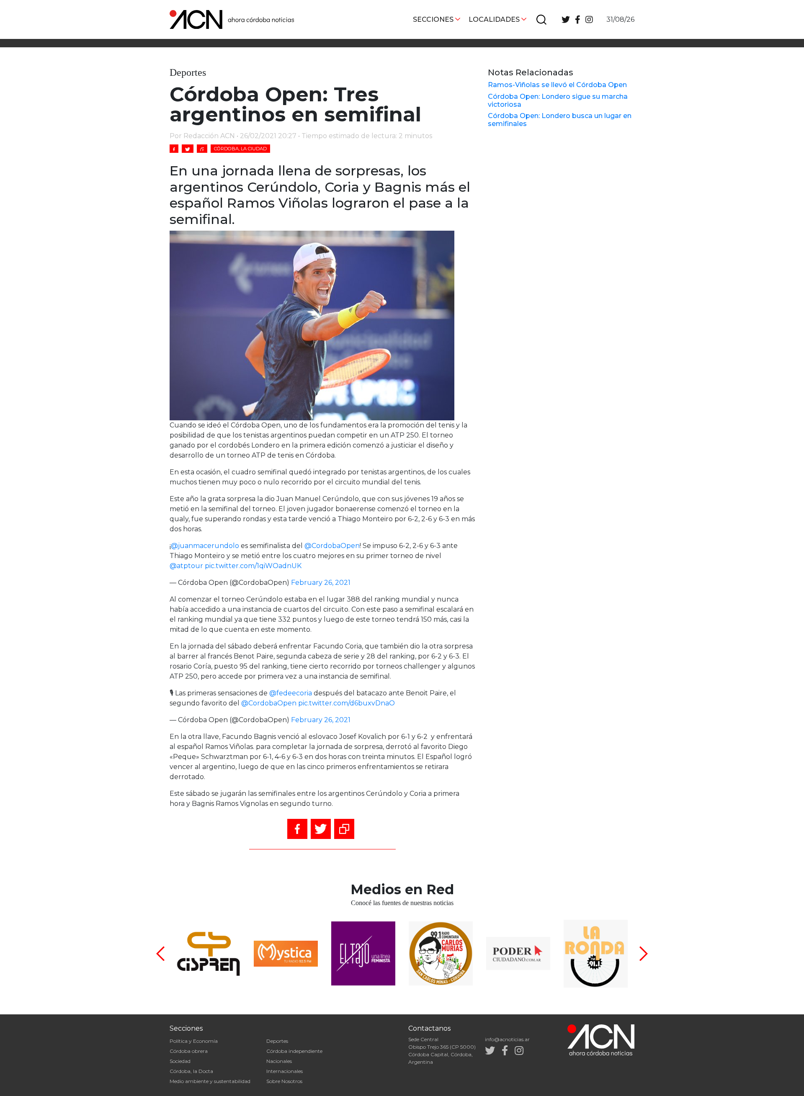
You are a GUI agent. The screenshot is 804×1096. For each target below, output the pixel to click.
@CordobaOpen (332, 546)
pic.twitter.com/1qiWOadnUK (253, 566)
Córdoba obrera (189, 1051)
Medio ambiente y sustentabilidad (210, 1081)
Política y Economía (194, 1041)
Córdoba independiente (294, 1051)
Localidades (494, 19)
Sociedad (180, 1061)
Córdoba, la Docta (191, 1071)
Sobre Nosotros (284, 1081)
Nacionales (279, 1061)
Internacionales (284, 1071)
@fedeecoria (290, 693)
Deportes (277, 1041)
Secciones (433, 19)
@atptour (186, 566)
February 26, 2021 (320, 583)
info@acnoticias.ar (507, 1039)
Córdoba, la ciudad (240, 149)
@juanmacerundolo (205, 546)
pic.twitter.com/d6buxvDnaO (346, 703)
